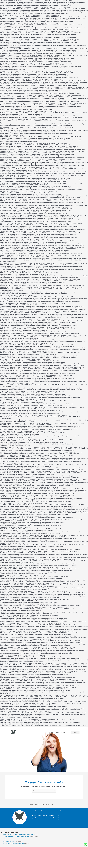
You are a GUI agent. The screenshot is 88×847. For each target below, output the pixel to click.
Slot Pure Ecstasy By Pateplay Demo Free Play (13, 843)
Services (57, 732)
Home (46, 732)
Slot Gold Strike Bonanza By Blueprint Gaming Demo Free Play (17, 836)
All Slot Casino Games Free (9, 841)
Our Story (51, 732)
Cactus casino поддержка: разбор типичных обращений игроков (18, 834)
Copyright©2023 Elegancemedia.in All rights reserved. (19, 826)
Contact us (63, 732)
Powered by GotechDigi (75, 826)
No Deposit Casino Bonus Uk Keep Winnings (13, 839)
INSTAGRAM (37, 804)
